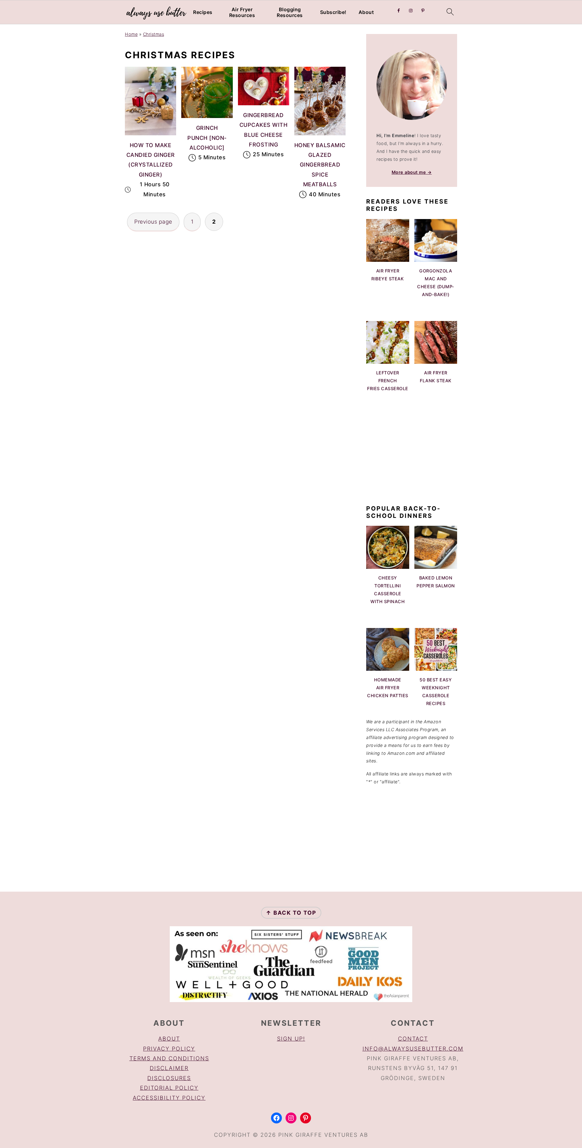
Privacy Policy (169, 1048)
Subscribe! (333, 12)
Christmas (153, 34)
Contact (413, 1038)
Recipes (202, 12)
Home (131, 34)
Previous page (153, 221)
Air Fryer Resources (242, 12)
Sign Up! (291, 1038)
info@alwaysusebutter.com (413, 1048)
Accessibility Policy (169, 1098)
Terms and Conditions (169, 1058)
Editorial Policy (169, 1088)
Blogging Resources (290, 12)
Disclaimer (169, 1068)
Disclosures (169, 1078)
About (366, 12)
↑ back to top (291, 913)
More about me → (412, 172)
